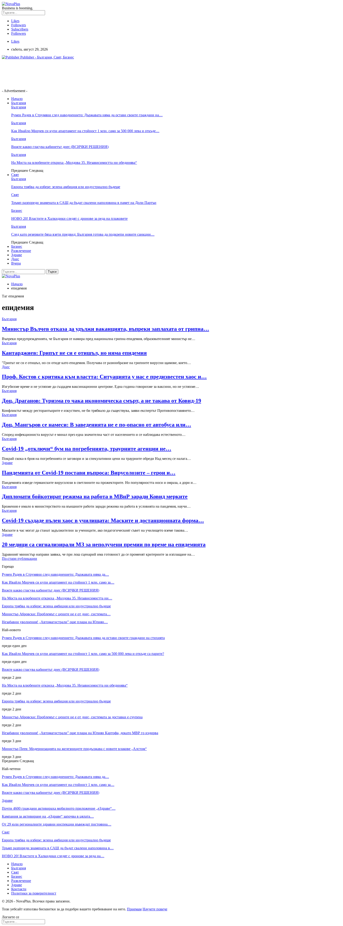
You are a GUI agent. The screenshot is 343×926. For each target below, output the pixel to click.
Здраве (16, 255)
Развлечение (21, 251)
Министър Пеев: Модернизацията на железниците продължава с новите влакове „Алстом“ (74, 749)
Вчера (16, 263)
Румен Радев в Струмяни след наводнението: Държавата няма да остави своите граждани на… (87, 115)
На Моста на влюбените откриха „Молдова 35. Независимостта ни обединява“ (74, 163)
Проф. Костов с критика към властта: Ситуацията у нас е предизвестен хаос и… (104, 377)
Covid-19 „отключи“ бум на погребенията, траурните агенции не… (86, 449)
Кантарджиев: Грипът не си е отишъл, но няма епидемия (74, 353)
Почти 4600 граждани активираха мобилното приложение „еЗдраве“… (59, 808)
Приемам (134, 909)
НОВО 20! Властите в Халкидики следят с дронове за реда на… (53, 856)
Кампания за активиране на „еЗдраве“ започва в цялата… (48, 816)
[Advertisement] (87, 73)
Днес (15, 259)
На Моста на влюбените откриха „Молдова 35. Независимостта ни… (57, 598)
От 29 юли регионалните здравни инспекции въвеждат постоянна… (56, 824)
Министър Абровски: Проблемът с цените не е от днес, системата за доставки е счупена (72, 717)
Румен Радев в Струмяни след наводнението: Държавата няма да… (55, 574)
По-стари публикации (19, 559)
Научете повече (155, 909)
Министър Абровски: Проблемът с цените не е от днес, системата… (56, 614)
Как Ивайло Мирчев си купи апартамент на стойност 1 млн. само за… (58, 582)
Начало (17, 99)
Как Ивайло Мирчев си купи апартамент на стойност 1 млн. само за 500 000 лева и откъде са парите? (83, 654)
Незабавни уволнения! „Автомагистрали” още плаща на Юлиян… (55, 622)
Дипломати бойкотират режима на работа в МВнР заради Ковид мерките (95, 496)
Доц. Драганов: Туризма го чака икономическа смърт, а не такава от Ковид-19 (101, 401)
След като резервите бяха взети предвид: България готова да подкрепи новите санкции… (82, 234)
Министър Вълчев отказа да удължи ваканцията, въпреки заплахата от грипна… (105, 329)
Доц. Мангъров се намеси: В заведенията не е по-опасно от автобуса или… (96, 425)
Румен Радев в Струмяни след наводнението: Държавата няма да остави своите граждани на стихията (83, 638)
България (18, 103)
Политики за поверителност (33, 893)
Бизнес (16, 211)
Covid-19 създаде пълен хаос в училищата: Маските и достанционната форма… (103, 520)
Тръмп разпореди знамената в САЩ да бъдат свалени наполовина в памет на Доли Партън (83, 203)
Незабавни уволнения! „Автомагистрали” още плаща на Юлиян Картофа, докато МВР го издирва (80, 733)
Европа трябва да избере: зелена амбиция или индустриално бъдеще (65, 187)
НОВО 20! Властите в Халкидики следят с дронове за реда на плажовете (69, 218)
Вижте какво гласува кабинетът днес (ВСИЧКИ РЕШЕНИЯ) (59, 147)
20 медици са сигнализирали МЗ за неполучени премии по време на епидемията (104, 544)
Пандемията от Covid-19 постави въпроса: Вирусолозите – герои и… (88, 473)
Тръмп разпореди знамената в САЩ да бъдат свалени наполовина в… (58, 848)
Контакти (18, 889)
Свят (15, 175)
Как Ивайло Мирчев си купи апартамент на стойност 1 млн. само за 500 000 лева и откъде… (85, 131)
